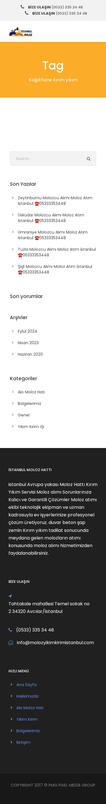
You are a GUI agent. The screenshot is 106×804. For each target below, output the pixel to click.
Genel (23, 415)
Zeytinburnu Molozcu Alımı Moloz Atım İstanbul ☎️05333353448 (55, 200)
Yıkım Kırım (27, 719)
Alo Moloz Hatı (31, 392)
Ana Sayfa (26, 684)
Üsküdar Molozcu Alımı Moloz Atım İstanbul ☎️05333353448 (51, 217)
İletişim (23, 742)
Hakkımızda (27, 696)
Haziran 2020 (30, 354)
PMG (54, 785)
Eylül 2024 (27, 331)
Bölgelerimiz (29, 403)
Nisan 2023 (28, 343)
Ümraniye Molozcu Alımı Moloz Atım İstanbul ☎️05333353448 (53, 235)
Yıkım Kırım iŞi (31, 426)
